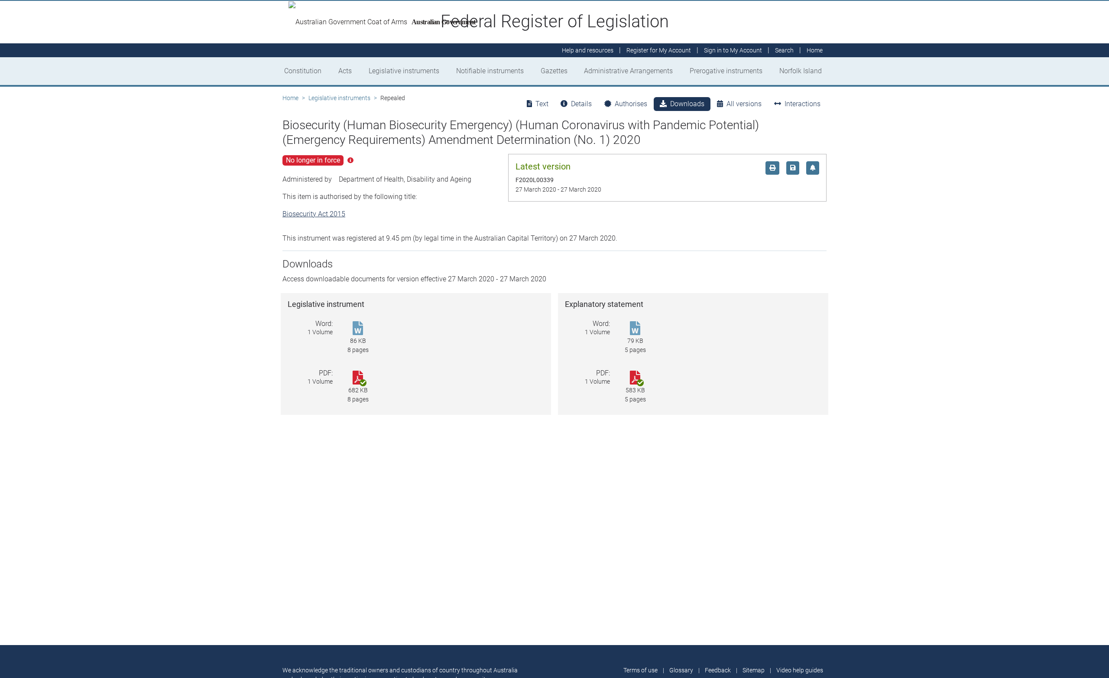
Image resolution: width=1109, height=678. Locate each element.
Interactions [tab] (802, 104)
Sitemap (754, 670)
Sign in (733, 50)
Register (658, 50)
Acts (345, 71)
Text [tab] (541, 104)
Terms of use (640, 670)
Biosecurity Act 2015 (313, 214)
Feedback (718, 670)
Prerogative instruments (726, 71)
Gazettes (554, 71)
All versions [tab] (744, 104)
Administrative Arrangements (628, 71)
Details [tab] (581, 104)
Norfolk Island (800, 71)
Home (290, 98)
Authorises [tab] (631, 104)
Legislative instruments (404, 71)
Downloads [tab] (687, 104)
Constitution (302, 71)
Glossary (681, 670)
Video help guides (799, 670)
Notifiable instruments (490, 71)
